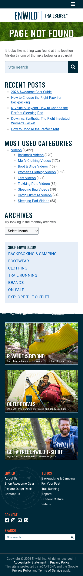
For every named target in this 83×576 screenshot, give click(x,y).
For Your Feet (51, 483)
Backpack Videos (31, 155)
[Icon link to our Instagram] (14, 521)
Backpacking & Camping (32, 254)
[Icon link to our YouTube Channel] (20, 521)
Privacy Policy (59, 562)
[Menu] (73, 4)
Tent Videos (27, 178)
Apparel (47, 494)
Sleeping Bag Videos (33, 189)
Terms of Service (50, 570)
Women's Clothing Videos (37, 172)
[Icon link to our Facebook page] (7, 521)
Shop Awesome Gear (19, 483)
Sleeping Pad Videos (33, 201)
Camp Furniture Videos (35, 195)
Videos (16, 150)
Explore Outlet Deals (18, 489)
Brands (16, 282)
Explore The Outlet (28, 297)
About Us (11, 478)
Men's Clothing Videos (34, 161)
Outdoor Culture (53, 499)
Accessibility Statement (30, 562)
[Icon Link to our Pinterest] (27, 521)
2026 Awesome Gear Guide (31, 92)
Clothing (17, 268)
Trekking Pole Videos (34, 184)
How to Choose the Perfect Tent (35, 129)
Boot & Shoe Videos (33, 166)
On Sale (16, 289)
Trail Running (22, 275)
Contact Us (12, 494)
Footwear (18, 261)
